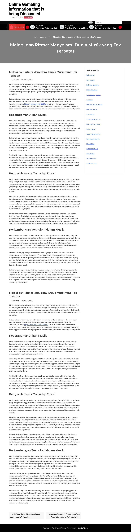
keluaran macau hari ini (94, 105)
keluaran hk (90, 75)
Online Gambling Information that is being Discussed (26, 9)
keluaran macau (91, 109)
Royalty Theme (83, 528)
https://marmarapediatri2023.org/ (36, 104)
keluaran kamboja (92, 85)
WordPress (56, 528)
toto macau (90, 154)
